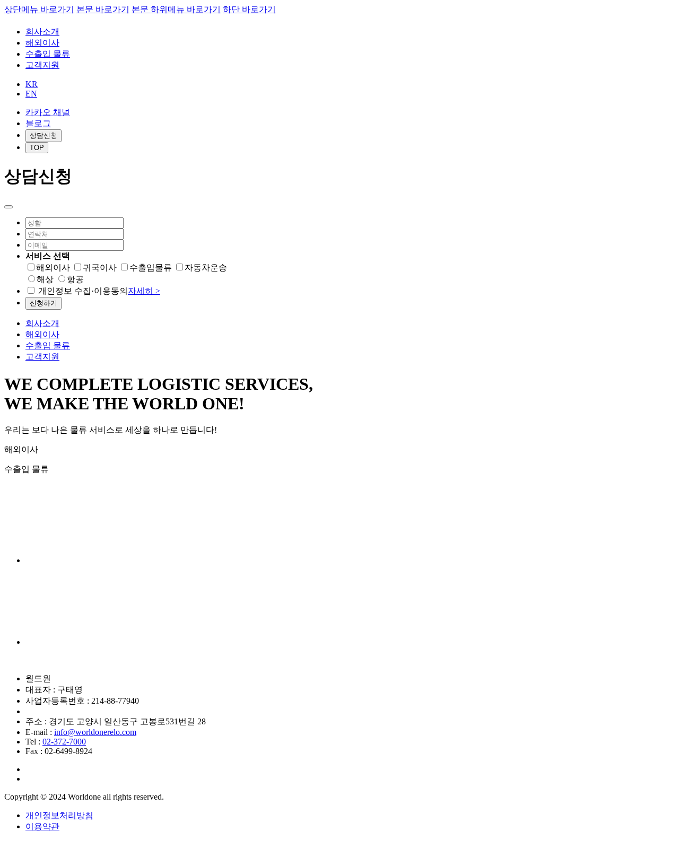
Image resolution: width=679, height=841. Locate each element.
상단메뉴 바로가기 (39, 9)
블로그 (38, 123)
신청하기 (43, 303)
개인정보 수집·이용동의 (99, 290)
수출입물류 (150, 267)
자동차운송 (206, 267)
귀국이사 (100, 267)
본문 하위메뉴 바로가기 (176, 9)
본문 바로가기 (102, 9)
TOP (37, 148)
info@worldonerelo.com (95, 732)
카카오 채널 (47, 112)
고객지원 (42, 64)
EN (31, 93)
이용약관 (42, 826)
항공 (75, 279)
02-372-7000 (64, 741)
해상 (45, 279)
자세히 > (144, 290)
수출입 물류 (47, 53)
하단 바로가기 (249, 9)
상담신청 (43, 135)
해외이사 (42, 42)
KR (31, 84)
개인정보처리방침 (59, 815)
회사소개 (42, 31)
